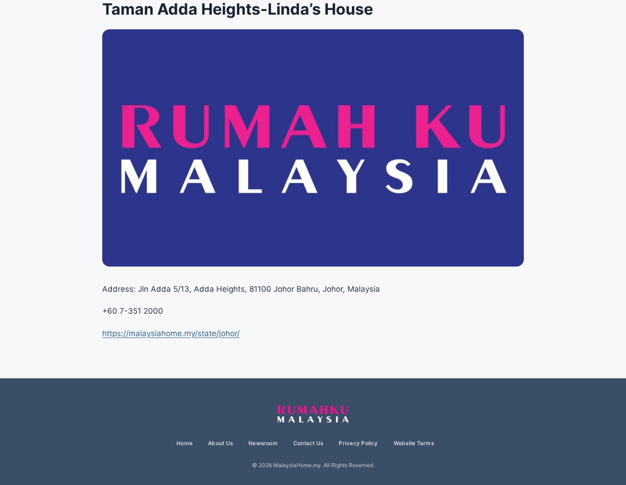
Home (184, 443)
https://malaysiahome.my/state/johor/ (171, 333)
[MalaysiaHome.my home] (313, 414)
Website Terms (414, 443)
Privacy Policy (358, 443)
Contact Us (308, 443)
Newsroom (263, 443)
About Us (220, 443)
